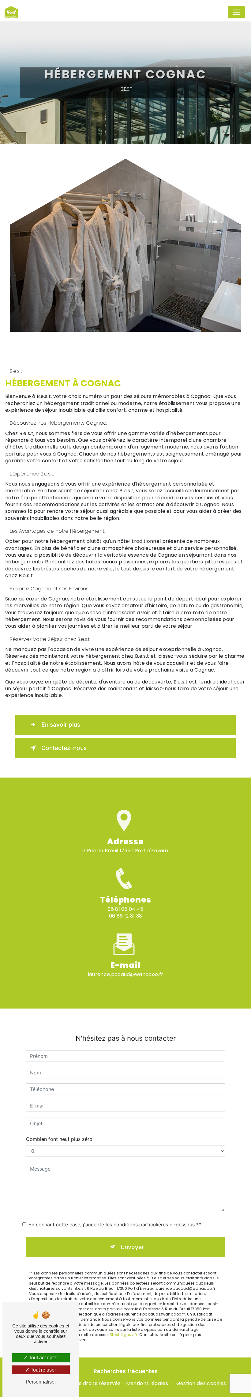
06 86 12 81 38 (125, 915)
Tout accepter (43, 1357)
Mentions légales (147, 1383)
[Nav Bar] (236, 12)
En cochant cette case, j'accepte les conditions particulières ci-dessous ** (114, 1224)
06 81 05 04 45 (125, 909)
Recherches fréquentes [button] (126, 1371)
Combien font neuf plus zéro (59, 1139)
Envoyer (132, 1247)
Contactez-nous (64, 748)
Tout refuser (42, 1369)
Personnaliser (41, 1381)
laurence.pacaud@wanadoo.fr (125, 974)
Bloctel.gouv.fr (123, 1334)
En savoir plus (60, 724)
